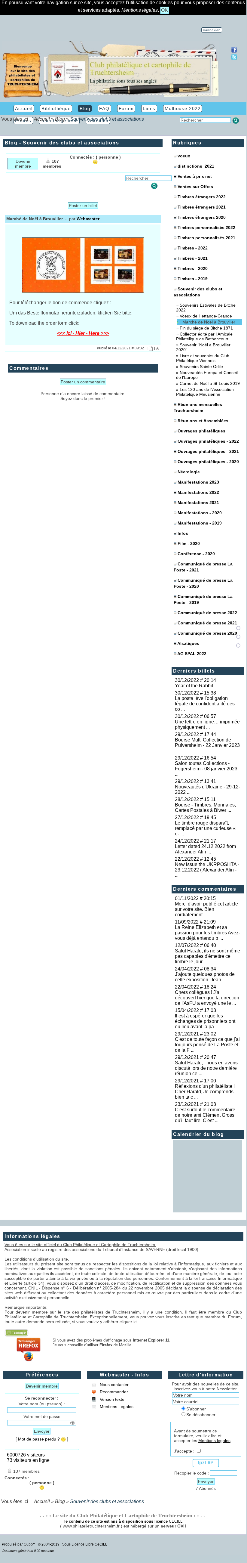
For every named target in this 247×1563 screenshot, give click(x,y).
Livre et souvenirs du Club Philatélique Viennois (202, 358)
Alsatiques (188, 643)
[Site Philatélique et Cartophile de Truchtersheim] (110, 96)
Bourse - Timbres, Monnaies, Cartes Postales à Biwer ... (205, 807)
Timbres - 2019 (193, 278)
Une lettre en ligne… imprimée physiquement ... (207, 724)
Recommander (113, 1391)
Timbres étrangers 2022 (202, 196)
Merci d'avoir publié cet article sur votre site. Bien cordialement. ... (206, 909)
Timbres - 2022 (193, 248)
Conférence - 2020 (196, 553)
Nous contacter (114, 1384)
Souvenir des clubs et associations (198, 291)
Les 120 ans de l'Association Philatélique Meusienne (205, 392)
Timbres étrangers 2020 (202, 217)
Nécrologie (189, 471)
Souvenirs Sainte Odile (201, 366)
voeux (184, 155)
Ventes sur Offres (195, 186)
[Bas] (238, 645)
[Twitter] (234, 58)
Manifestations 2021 (198, 502)
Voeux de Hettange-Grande (206, 316)
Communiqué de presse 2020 (207, 633)
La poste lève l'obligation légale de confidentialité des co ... (205, 704)
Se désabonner (200, 1414)
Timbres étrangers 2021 (202, 207)
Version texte (111, 1399)
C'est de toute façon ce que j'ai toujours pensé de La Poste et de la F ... (207, 1045)
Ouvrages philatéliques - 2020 (208, 461)
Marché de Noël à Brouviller (208, 322)
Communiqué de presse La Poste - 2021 (203, 567)
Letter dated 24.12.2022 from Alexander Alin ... (205, 849)
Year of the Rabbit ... (196, 685)
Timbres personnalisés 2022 (206, 227)
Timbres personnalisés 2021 (206, 237)
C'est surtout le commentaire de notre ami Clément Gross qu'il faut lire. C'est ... (205, 1115)
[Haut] (238, 628)
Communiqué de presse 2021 (207, 623)
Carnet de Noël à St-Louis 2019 (210, 383)
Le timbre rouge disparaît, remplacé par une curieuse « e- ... (205, 828)
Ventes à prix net (195, 176)
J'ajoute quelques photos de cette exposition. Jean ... (205, 977)
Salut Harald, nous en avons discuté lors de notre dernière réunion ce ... (206, 1068)
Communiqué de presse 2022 (207, 612)
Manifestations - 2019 (200, 523)
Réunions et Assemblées (203, 420)
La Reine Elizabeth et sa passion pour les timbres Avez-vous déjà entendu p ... (207, 933)
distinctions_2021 (196, 166)
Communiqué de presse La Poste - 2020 (203, 583)
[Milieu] (238, 637)
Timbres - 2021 (193, 258)
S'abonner (196, 1409)
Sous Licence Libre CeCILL (85, 1544)
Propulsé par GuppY (19, 1544)
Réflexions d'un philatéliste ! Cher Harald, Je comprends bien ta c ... (206, 1092)
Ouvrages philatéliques (201, 431)
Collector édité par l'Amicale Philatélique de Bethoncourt (204, 336)
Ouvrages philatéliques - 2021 (208, 451)
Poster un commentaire (83, 381)
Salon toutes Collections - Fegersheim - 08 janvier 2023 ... (206, 769)
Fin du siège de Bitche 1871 (206, 328)
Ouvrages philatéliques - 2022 (208, 441)
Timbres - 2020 (193, 268)
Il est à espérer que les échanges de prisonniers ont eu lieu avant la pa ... (205, 1021)
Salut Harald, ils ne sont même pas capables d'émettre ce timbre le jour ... (207, 956)
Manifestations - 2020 (200, 512)
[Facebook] (234, 51)
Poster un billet (83, 205)
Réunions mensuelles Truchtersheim (198, 407)
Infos (183, 533)
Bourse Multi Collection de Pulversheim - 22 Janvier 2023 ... (207, 745)
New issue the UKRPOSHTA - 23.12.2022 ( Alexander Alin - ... (207, 870)
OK (164, 10)
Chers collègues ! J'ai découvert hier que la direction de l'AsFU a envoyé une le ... (207, 998)
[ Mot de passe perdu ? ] (42, 1439)
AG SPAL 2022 (191, 653)
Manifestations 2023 (198, 482)
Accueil (42, 119)
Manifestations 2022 (198, 492)
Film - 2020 (189, 543)
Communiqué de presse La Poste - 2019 (203, 599)
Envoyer (42, 1431)
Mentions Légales (116, 1406)
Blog (60, 119)
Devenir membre (23, 164)
